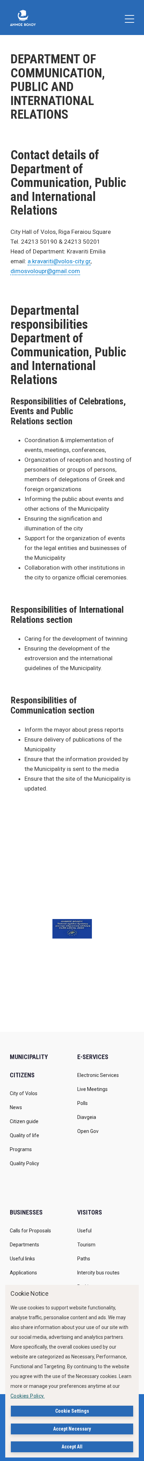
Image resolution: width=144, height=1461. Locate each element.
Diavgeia (86, 1117)
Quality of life (24, 1135)
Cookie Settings (72, 1411)
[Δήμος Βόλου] (23, 17)
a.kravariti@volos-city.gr (59, 261)
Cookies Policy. (27, 1396)
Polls (82, 1103)
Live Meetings (92, 1089)
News (16, 1107)
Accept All (72, 1446)
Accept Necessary (72, 1429)
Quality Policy (24, 1163)
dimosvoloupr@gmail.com (45, 270)
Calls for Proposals (30, 1230)
